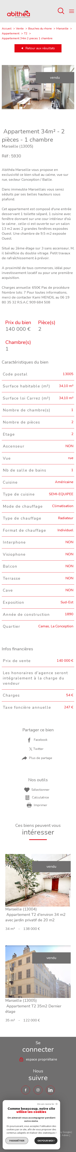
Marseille (62, 28)
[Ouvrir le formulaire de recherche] (61, 11)
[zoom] (38, 108)
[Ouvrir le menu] (71, 11)
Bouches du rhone (40, 28)
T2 (25, 33)
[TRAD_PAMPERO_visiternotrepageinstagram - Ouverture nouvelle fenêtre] (38, 1090)
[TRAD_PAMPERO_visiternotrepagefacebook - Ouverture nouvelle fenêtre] (25, 1090)
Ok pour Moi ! (45, 1140)
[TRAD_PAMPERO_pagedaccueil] (18, 16)
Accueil (6, 28)
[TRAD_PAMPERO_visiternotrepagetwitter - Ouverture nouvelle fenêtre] (50, 1090)
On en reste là (45, 1104)
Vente (20, 28)
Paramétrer (16, 1140)
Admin (65, 1135)
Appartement (10, 33)
